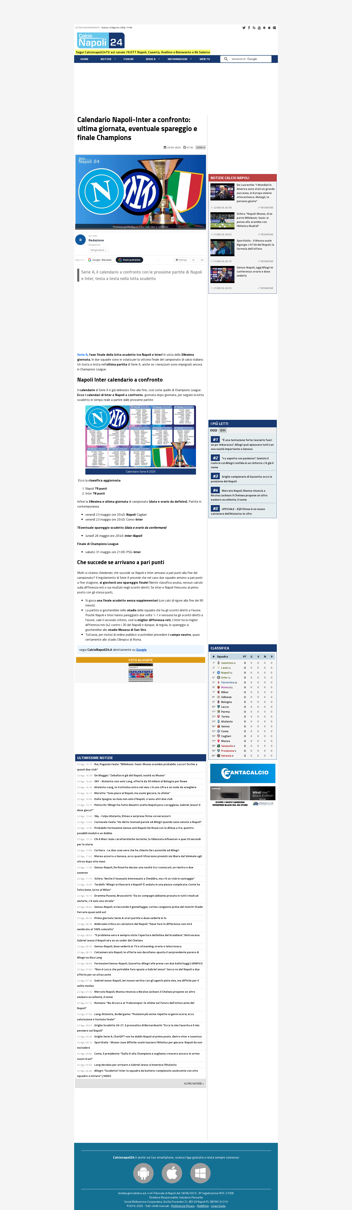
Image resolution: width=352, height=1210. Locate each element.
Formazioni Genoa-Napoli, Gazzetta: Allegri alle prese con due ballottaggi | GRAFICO (148, 963)
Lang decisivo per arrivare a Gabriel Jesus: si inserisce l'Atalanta (135, 1064)
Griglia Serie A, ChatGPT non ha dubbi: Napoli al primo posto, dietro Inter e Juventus (148, 1036)
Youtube (259, 28)
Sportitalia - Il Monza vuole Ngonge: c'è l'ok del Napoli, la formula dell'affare (255, 244)
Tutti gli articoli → (98, 250)
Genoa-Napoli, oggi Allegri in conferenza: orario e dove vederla (255, 271)
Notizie (106, 59)
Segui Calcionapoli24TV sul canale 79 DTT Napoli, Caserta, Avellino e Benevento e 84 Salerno (143, 52)
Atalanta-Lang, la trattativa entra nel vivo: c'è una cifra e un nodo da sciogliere (145, 787)
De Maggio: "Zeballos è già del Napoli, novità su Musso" (129, 775)
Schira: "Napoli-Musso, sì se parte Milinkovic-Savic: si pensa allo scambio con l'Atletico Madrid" (254, 220)
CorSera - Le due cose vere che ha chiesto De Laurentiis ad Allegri (136, 850)
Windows (274, 28)
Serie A (150, 59)
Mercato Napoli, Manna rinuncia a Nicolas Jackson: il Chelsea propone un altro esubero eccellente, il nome (239, 495)
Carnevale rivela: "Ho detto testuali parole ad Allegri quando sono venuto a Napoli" (148, 822)
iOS (269, 28)
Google (102, 260)
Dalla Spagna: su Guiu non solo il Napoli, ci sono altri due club (133, 799)
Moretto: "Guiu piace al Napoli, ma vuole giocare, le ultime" (132, 793)
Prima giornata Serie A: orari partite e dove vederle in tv (130, 918)
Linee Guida (218, 1206)
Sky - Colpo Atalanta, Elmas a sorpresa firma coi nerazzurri (132, 816)
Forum (128, 59)
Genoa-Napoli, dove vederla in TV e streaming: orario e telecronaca (138, 946)
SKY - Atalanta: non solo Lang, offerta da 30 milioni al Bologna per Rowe (140, 781)
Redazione (96, 240)
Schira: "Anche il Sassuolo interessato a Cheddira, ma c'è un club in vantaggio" (144, 878)
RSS (254, 28)
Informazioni (177, 59)
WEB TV (205, 59)
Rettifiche (203, 1206)
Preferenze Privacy (183, 1206)
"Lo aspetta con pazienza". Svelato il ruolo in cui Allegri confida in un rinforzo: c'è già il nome (242, 462)
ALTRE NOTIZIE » (194, 1083)
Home (84, 59)
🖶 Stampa (181, 260)
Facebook (249, 28)
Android (264, 28)
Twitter (244, 28)
